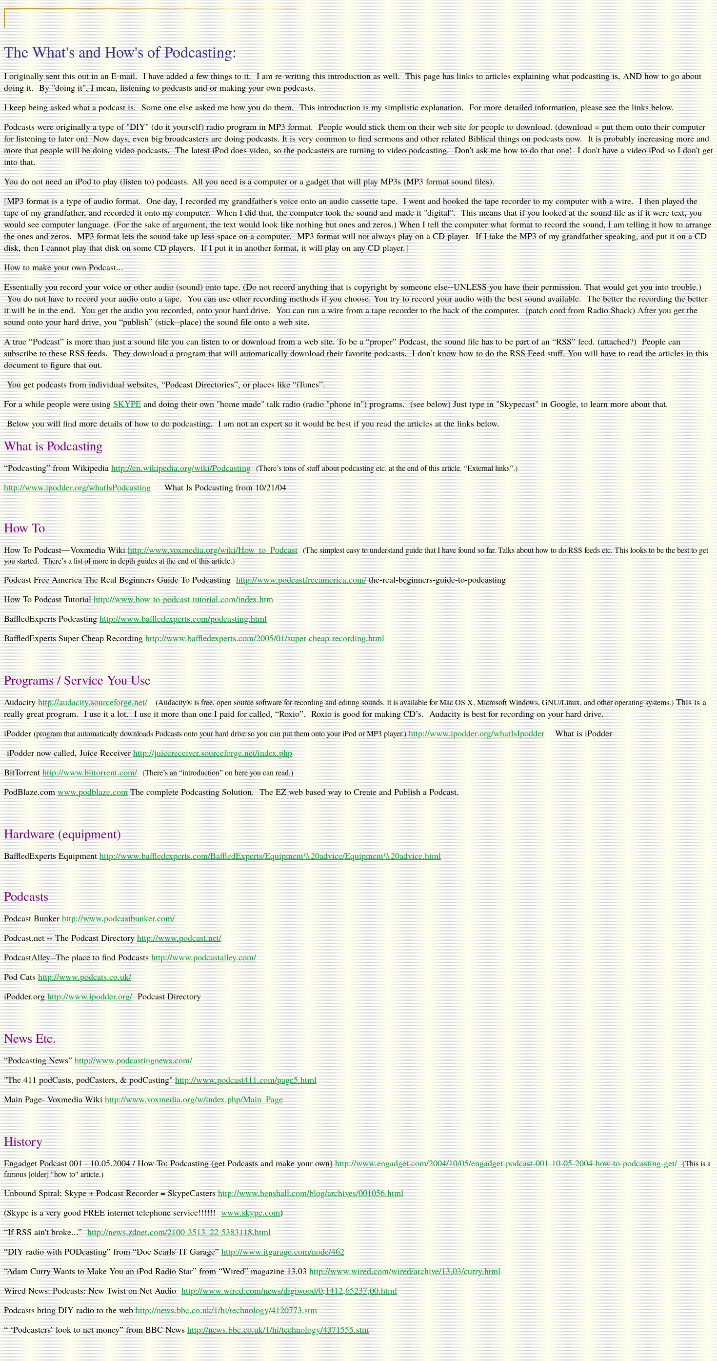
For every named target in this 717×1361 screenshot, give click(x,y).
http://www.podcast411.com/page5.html (246, 1079)
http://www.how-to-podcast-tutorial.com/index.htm (183, 599)
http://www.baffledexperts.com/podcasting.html (183, 618)
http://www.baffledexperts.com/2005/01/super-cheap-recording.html (264, 638)
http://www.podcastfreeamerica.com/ (301, 579)
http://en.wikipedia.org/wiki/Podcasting (181, 467)
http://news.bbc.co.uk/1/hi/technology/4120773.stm (226, 1310)
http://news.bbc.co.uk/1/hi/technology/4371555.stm (278, 1329)
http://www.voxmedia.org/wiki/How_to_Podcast (213, 549)
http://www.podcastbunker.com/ (118, 918)
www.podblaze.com (93, 791)
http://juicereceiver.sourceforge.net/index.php (212, 752)
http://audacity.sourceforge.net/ (92, 702)
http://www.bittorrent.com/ (89, 772)
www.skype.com (250, 1212)
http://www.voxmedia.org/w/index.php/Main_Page (194, 1099)
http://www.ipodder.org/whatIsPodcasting (77, 487)
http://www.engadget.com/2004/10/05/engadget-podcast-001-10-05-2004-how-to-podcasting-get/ (506, 1163)
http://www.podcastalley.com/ (203, 957)
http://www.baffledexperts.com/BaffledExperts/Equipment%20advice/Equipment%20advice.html (270, 855)
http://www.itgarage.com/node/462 (282, 1251)
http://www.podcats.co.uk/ (84, 976)
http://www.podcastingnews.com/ (133, 1060)
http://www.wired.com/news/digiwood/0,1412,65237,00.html (289, 1290)
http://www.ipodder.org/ (89, 996)
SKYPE (127, 403)
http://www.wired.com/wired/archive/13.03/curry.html (404, 1271)
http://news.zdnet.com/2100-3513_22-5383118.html (179, 1232)
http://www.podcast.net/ (179, 937)
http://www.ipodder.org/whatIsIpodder (476, 733)
